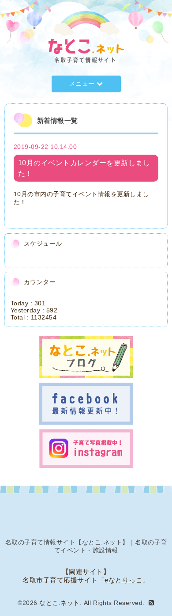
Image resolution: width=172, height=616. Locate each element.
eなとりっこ (123, 580)
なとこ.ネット (59, 602)
